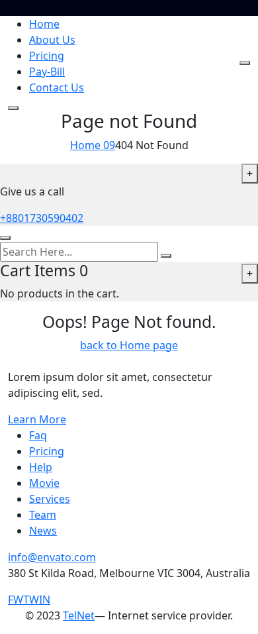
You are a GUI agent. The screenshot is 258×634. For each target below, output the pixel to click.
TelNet (79, 615)
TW (31, 599)
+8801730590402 (41, 218)
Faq (38, 435)
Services (49, 499)
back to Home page (129, 345)
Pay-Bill (47, 71)
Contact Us (56, 87)
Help (40, 467)
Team (42, 514)
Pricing (46, 55)
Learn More (37, 419)
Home (44, 24)
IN (44, 599)
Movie (44, 483)
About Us (52, 39)
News (43, 530)
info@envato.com (52, 557)
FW (15, 599)
